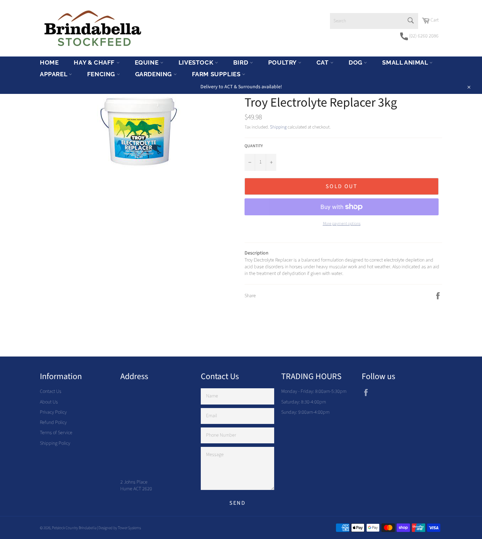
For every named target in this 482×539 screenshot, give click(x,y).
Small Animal (405, 62)
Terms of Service (56, 432)
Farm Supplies (217, 74)
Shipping (278, 127)
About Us (49, 402)
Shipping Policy (55, 443)
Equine (147, 62)
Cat (323, 62)
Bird (241, 62)
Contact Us (50, 391)
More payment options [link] (342, 224)
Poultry (283, 62)
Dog (356, 62)
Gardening (154, 74)
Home (49, 62)
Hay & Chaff (95, 62)
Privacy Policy (53, 412)
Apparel (54, 74)
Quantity (254, 146)
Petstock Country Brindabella (74, 528)
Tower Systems (129, 528)
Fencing (102, 74)
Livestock (197, 62)
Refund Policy (53, 422)
